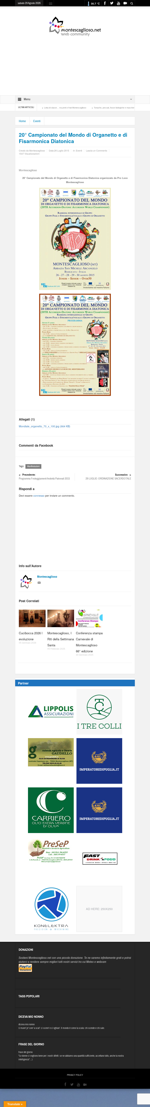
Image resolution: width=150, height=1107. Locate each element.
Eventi (36, 121)
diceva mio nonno (26, 1024)
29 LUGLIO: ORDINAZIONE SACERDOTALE (108, 476)
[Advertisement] (75, 63)
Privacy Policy (75, 1075)
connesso (38, 495)
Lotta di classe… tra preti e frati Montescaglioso (44, 108)
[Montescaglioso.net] (75, 26)
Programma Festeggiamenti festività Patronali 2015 (44, 476)
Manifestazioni (33, 466)
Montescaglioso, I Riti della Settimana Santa (60, 639)
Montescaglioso (47, 577)
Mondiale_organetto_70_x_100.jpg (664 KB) (44, 426)
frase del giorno (25, 1052)
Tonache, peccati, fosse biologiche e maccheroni (94, 108)
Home (22, 121)
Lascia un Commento (96, 150)
